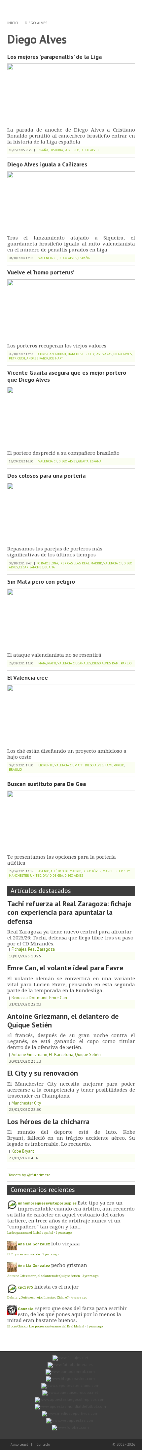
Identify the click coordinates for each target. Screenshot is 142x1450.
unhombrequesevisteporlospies (47, 1203)
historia (56, 150)
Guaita (83, 461)
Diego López (92, 871)
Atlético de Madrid (66, 871)
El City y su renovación (42, 1073)
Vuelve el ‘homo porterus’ (40, 272)
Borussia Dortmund (30, 998)
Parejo (126, 663)
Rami (116, 663)
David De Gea (53, 875)
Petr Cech (17, 358)
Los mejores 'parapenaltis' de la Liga (54, 56)
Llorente (45, 765)
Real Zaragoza (41, 949)
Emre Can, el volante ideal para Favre (65, 967)
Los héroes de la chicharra (48, 1121)
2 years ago (63, 1232)
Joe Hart (56, 358)
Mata (42, 663)
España (42, 150)
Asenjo (43, 871)
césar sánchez (31, 567)
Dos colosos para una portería (46, 475)
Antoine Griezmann (29, 1054)
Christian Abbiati (52, 354)
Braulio (15, 769)
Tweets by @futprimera (29, 1174)
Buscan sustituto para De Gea (46, 784)
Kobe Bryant (23, 1151)
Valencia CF (47, 258)
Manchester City (80, 354)
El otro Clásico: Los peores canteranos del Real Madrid (45, 1326)
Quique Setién (88, 1054)
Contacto (43, 1444)
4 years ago (79, 1297)
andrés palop (37, 358)
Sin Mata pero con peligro (41, 581)
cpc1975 (25, 1287)
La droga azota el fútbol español (30, 1232)
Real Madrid (92, 563)
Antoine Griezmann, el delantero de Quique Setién (63, 1020)
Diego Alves (36, 22)
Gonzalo (25, 1308)
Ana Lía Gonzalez (34, 1243)
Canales (84, 663)
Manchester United (25, 875)
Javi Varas (103, 354)
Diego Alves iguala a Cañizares (47, 164)
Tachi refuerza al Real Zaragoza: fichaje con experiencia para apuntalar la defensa (69, 912)
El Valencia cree (27, 677)
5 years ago (95, 1326)
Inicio (12, 22)
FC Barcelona (47, 563)
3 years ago (50, 1254)
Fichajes (19, 949)
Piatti (51, 663)
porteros (71, 150)
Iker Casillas (70, 563)
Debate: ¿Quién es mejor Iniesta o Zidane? (38, 1297)
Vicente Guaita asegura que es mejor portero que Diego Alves (66, 376)
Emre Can (58, 998)
